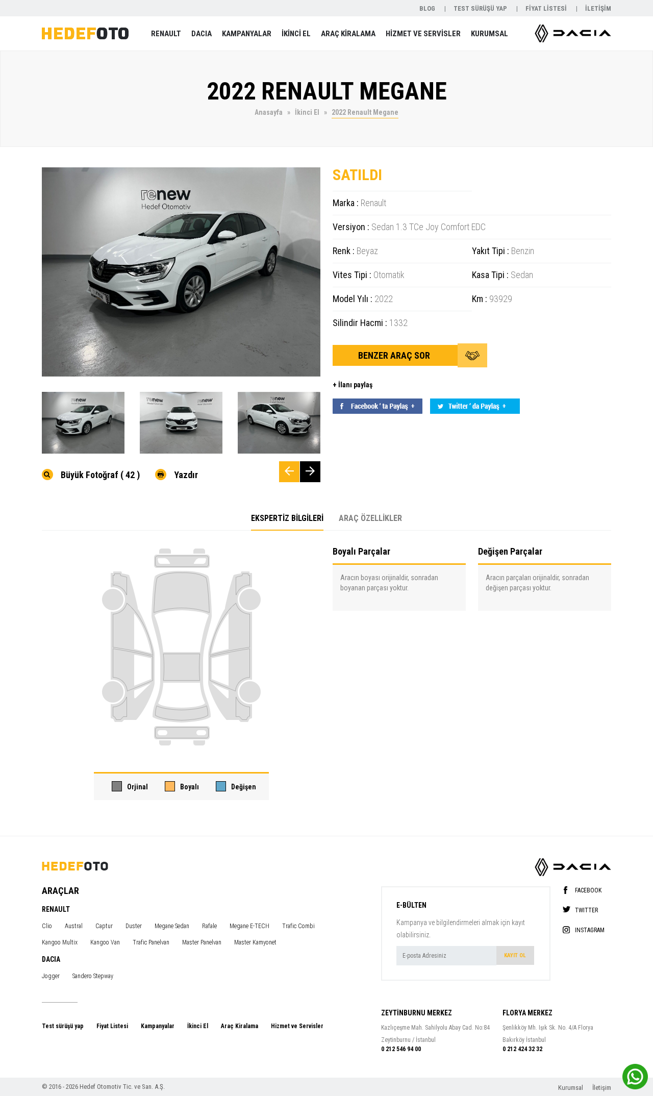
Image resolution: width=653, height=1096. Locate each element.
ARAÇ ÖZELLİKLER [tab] (370, 518)
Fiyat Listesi (112, 1026)
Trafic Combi (298, 926)
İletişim (601, 1087)
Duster (133, 926)
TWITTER (586, 910)
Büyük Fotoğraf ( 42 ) (100, 474)
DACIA (201, 33)
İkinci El (197, 1026)
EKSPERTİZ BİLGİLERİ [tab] (287, 518)
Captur (104, 926)
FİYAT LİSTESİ (546, 8)
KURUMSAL (489, 33)
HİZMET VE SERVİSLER (423, 33)
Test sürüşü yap (63, 1026)
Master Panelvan (201, 942)
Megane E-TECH (249, 926)
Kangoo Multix (60, 942)
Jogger (51, 976)
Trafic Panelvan (151, 942)
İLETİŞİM (598, 8)
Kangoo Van (105, 942)
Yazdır (186, 474)
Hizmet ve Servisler (297, 1026)
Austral (74, 926)
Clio (47, 926)
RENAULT (166, 33)
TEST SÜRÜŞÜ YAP (481, 8)
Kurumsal (571, 1087)
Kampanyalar (157, 1026)
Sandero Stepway (92, 976)
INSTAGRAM (590, 930)
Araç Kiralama (239, 1026)
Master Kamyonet (255, 942)
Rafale (209, 926)
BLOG (428, 8)
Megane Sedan (172, 926)
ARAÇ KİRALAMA (348, 33)
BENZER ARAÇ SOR (395, 355)
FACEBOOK (588, 890)
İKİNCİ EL (296, 33)
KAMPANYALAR (246, 33)
